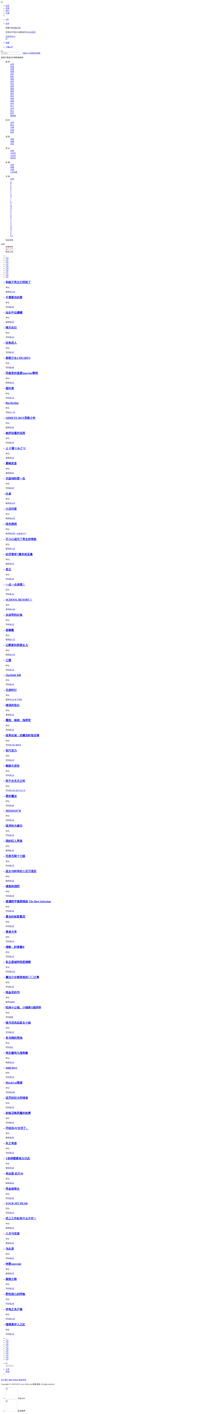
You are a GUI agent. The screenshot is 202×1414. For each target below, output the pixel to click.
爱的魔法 (11, 796)
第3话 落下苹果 (15, 700)
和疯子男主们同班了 (18, 282)
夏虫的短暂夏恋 (15, 916)
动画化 (12, 1002)
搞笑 (12, 94)
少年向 (13, 153)
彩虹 (12, 76)
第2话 (11, 881)
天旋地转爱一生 (15, 478)
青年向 (13, 158)
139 (7, 268)
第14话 (12, 503)
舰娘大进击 (13, 765)
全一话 (12, 412)
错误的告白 (13, 705)
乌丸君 (10, 1248)
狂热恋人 (11, 342)
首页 (7, 6)
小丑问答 (11, 508)
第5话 (11, 383)
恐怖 (12, 99)
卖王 (8, 569)
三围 (8, 660)
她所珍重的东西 (15, 433)
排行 (7, 11)
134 (7, 258)
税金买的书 (13, 992)
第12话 (12, 292)
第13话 (12, 549)
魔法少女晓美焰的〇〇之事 (22, 977)
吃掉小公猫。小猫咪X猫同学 (23, 1007)
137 (7, 264)
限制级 (13, 116)
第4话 (11, 1258)
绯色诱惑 (11, 523)
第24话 (12, 518)
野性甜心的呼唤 (15, 1294)
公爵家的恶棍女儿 (17, 645)
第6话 (11, 322)
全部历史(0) (10, 36)
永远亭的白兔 (14, 614)
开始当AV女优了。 (17, 1128)
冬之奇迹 (11, 1143)
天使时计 (11, 689)
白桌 (8, 493)
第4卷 (11, 367)
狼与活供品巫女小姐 (18, 1022)
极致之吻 (11, 1279)
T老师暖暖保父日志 (18, 1158)
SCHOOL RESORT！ (19, 599)
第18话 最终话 (15, 745)
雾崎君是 (11, 463)
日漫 (7, 13)
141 (7, 273)
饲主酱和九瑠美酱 (17, 1052)
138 (7, 266)
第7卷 (11, 1168)
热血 (12, 67)
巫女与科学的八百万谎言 (21, 871)
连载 (12, 141)
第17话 (12, 640)
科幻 (12, 84)
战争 (12, 86)
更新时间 (9, 247)
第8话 (11, 1183)
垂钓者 (10, 388)
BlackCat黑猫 (14, 1082)
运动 (12, 108)
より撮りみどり (16, 448)
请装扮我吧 (13, 886)
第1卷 (11, 307)
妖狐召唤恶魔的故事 (18, 1112)
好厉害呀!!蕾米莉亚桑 (19, 554)
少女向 (13, 156)
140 (7, 271)
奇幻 (12, 96)
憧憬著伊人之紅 (15, 1324)
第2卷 (11, 579)
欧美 (12, 132)
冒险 (12, 79)
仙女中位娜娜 (14, 312)
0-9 (11, 236)
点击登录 (32, 32)
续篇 (11, 1017)
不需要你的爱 (14, 297)
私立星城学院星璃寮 (18, 961)
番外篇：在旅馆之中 (17, 534)
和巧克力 (11, 750)
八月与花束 (13, 1233)
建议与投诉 (13, 1380)
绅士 (12, 111)
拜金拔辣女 (13, 1188)
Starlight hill (13, 675)
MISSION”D (13, 810)
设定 (11, 1047)
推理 (12, 91)
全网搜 (37, 53)
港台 (12, 125)
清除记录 (17, 28)
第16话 (12, 972)
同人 (12, 106)
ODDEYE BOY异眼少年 (21, 417)
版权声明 (22, 1380)
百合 (12, 74)
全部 (12, 64)
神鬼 (12, 101)
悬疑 (12, 89)
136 (7, 262)
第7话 (11, 1273)
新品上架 (9, 252)
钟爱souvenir (14, 1263)
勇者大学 (11, 931)
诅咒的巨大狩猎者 (17, 1097)
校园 (12, 72)
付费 (12, 170)
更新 (7, 8)
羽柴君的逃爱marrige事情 (22, 373)
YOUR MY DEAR (17, 1203)
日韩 (12, 127)
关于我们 (4, 1380)
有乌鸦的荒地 (14, 1037)
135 (7, 260)
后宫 (12, 81)
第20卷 (12, 1092)
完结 (12, 144)
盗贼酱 (10, 630)
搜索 (25, 53)
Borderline (12, 402)
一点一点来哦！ (15, 584)
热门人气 (9, 249)
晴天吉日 (11, 327)
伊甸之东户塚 (14, 1309)
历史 (12, 103)
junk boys (11, 1067)
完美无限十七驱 (15, 856)
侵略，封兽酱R (15, 946)
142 (7, 275)
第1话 (11, 337)
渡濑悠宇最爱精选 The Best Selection (28, 901)
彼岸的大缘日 (14, 825)
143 (7, 277)
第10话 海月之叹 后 (17, 790)
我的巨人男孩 (14, 840)
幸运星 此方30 (14, 1173)
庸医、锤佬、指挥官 (18, 720)
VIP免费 (13, 172)
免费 (12, 167)
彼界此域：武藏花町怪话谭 (22, 735)
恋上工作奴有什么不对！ (21, 1218)
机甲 (12, 113)
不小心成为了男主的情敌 (21, 539)
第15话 (12, 1319)
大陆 (12, 130)
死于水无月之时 (15, 780)
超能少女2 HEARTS (18, 357)
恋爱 (12, 69)
